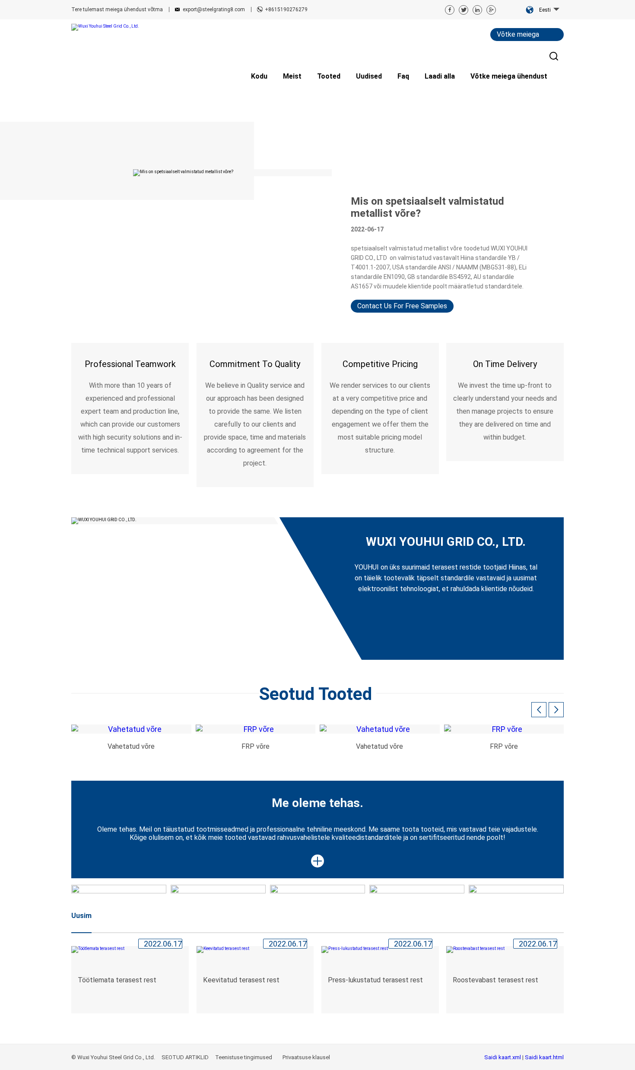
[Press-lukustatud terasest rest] (380, 949)
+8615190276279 (286, 9)
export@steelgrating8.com (214, 9)
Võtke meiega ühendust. (518, 35)
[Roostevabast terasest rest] (505, 949)
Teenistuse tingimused (244, 1057)
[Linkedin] (477, 10)
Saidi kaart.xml (503, 1057)
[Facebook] (449, 10)
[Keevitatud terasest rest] (255, 949)
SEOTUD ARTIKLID (185, 1057)
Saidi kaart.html (544, 1057)
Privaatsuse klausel (307, 1057)
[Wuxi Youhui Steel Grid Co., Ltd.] (107, 27)
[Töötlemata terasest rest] (130, 949)
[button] (556, 709)
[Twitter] (463, 10)
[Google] (491, 10)
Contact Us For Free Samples (402, 306)
